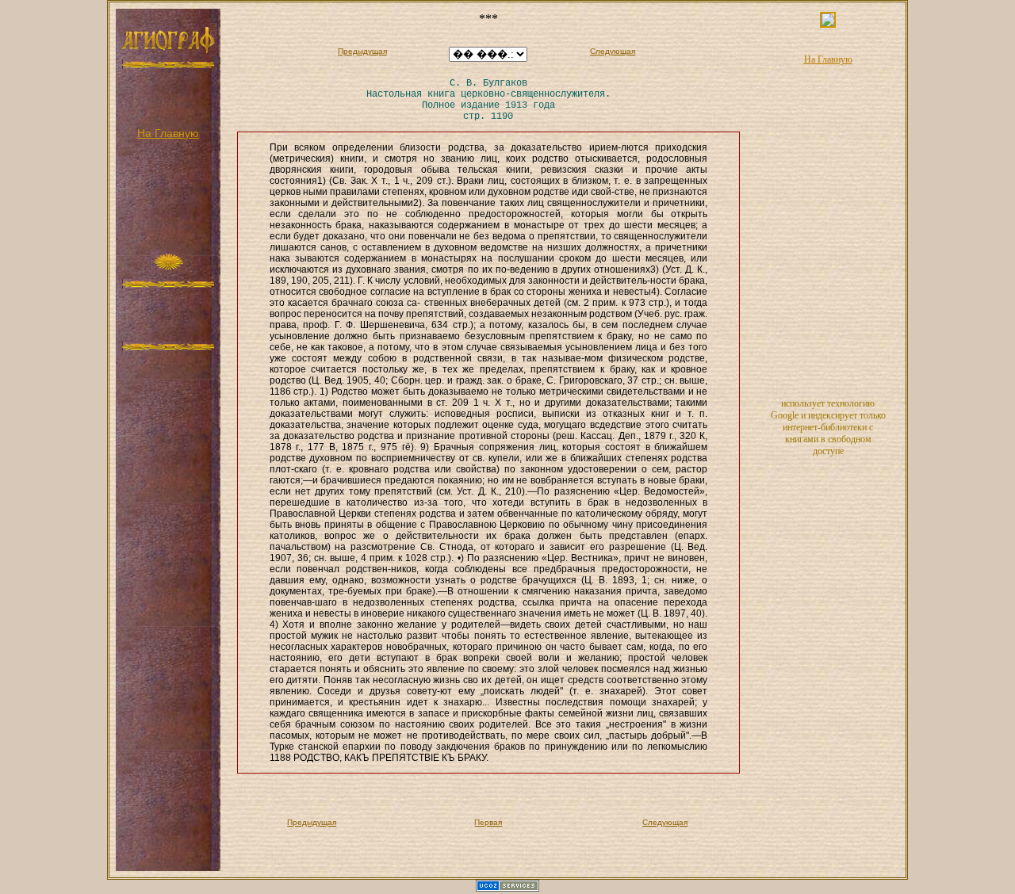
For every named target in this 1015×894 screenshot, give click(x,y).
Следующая (612, 51)
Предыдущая (362, 51)
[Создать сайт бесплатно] (507, 888)
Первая (488, 822)
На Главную (168, 133)
